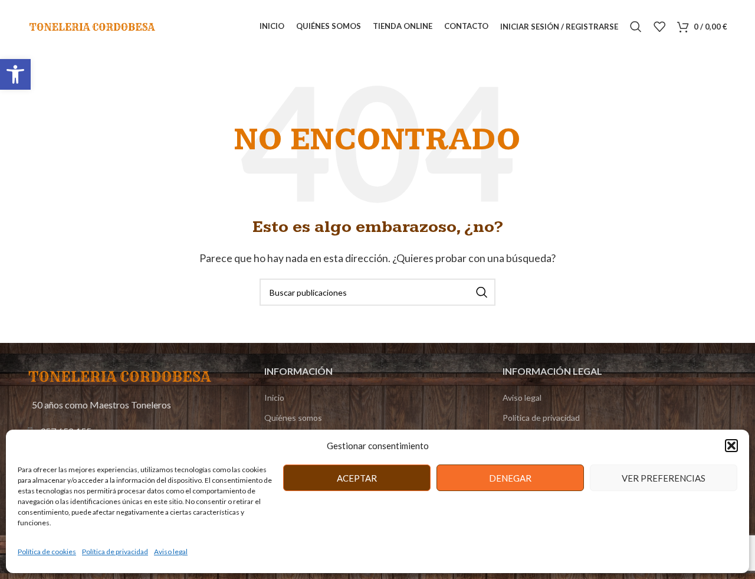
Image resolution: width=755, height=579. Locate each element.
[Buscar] (636, 26)
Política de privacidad (115, 551)
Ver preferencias (663, 478)
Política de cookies (47, 551)
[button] (15, 74)
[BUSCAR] (481, 292)
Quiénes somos (293, 418)
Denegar (510, 478)
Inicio (274, 397)
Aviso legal (171, 551)
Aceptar (357, 478)
